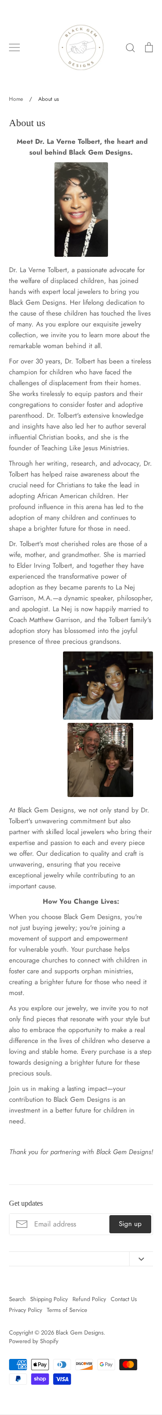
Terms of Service (67, 1310)
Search (17, 1299)
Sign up (130, 1224)
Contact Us (124, 1299)
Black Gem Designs (80, 1332)
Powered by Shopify (33, 1341)
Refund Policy (89, 1299)
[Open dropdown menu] (141, 1259)
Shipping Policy (49, 1299)
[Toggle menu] (14, 47)
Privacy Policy (25, 1310)
